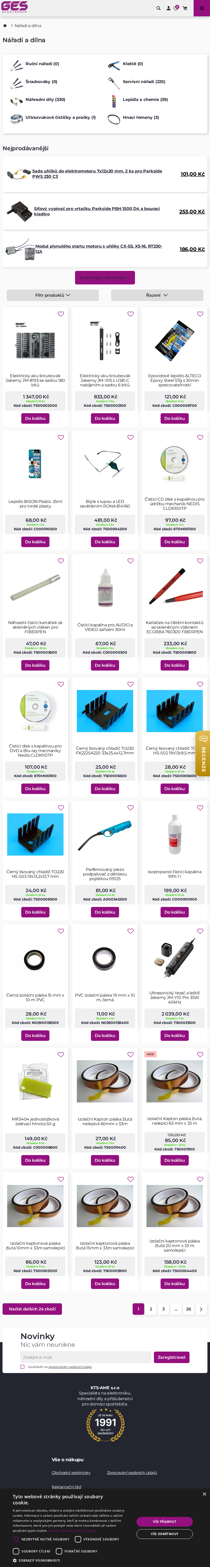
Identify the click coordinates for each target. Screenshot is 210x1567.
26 (188, 1309)
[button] (72, 1560)
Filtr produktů (49, 295)
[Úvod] (5, 25)
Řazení (153, 295)
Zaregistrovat (172, 1357)
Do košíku (35, 418)
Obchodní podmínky (71, 1472)
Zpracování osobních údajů (132, 1472)
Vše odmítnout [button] (164, 1534)
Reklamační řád (66, 1486)
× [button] (204, 1494)
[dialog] (105, 1528)
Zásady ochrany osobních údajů (71, 1530)
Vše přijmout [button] (164, 1521)
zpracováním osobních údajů (70, 1367)
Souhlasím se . (60, 1367)
